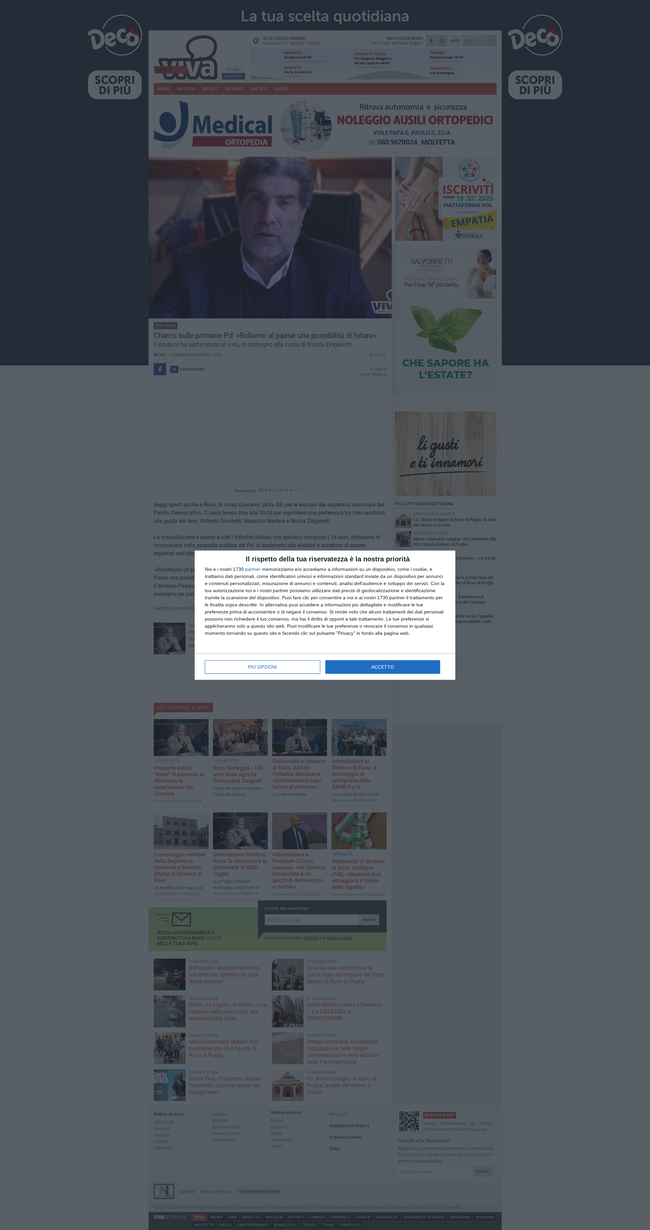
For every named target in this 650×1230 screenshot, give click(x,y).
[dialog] (325, 615)
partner (253, 569)
